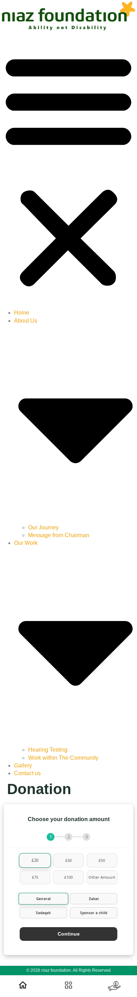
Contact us (27, 773)
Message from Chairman (58, 535)
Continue (69, 934)
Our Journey (43, 527)
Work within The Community (63, 758)
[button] (68, 170)
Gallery (23, 765)
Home (21, 313)
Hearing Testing (47, 750)
